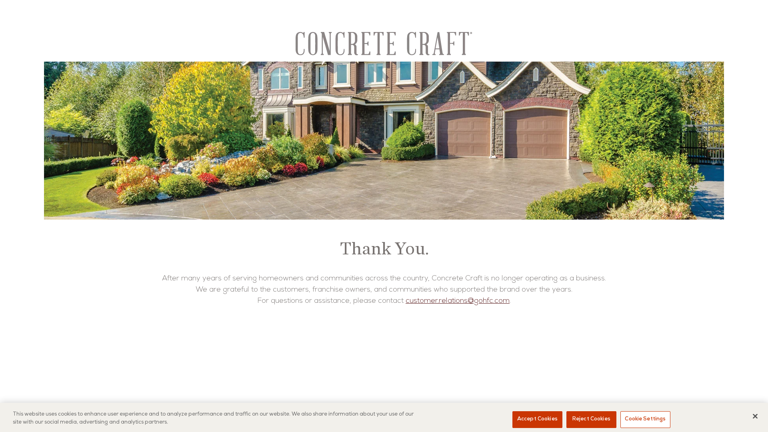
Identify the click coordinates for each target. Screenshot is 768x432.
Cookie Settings (645, 419)
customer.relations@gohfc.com (458, 301)
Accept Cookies (537, 419)
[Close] (755, 416)
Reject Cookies (591, 419)
